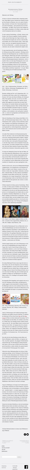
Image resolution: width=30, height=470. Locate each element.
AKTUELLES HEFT (6, 447)
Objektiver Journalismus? (7, 441)
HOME (3, 446)
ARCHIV (3, 449)
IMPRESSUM (4, 451)
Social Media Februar (24, 441)
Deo (19, 316)
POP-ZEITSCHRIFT (15, 2)
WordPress (4, 467)
